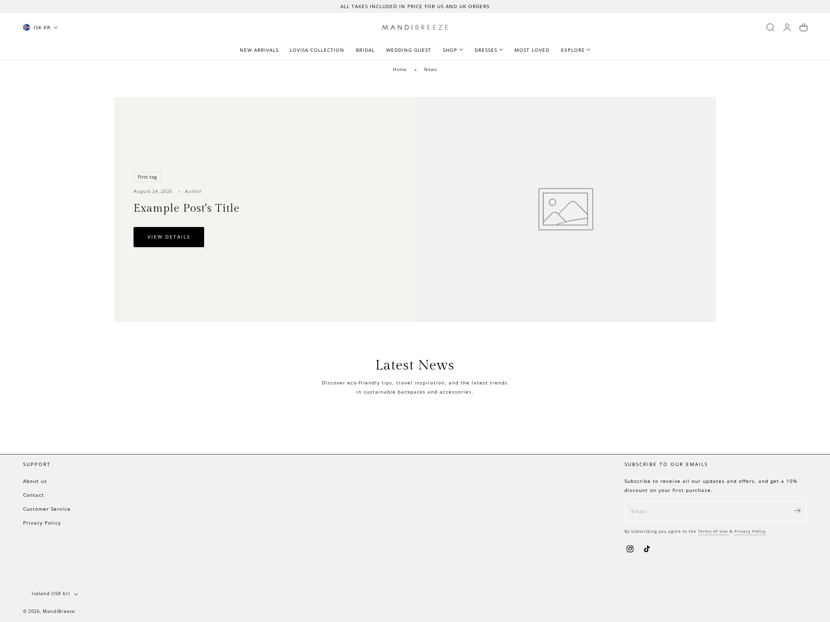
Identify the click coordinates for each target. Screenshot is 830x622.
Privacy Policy (42, 522)
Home (400, 69)
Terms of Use (714, 531)
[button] (770, 27)
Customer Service (47, 508)
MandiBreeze (59, 612)
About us (35, 481)
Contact (33, 494)
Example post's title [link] (187, 208)
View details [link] (168, 237)
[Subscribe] (797, 510)
